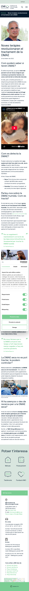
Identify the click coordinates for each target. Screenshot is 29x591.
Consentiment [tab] (6, 266)
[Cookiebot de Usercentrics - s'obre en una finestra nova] (20, 262)
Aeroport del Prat (12, 571)
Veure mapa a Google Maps (13, 514)
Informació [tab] (24, 266)
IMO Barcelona (7, 493)
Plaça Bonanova (12, 572)
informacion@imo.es (15, 512)
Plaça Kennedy (11, 574)
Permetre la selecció (14, 322)
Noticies (3, 13)
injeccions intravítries (19, 213)
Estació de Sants (12, 565)
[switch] (25, 299)
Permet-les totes (14, 317)
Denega (14, 327)
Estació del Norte (12, 567)
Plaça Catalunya (12, 569)
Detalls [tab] (15, 266)
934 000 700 (12, 510)
